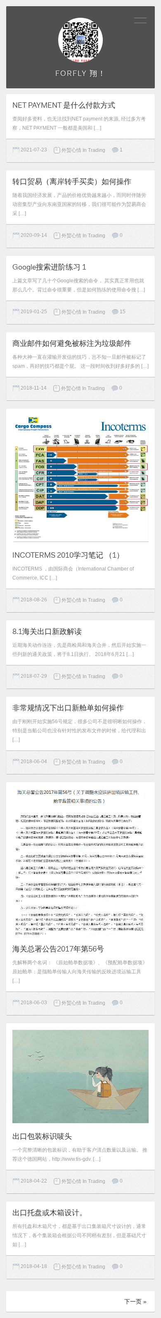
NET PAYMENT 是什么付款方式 (63, 105)
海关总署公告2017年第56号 (58, 949)
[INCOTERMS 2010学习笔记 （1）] (80, 478)
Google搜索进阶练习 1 (49, 267)
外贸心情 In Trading (83, 150)
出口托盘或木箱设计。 (49, 1212)
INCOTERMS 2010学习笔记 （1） (68, 555)
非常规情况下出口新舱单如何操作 (68, 707)
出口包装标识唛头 (42, 1136)
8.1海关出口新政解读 (47, 631)
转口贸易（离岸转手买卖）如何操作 (71, 181)
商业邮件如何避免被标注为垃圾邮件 (71, 343)
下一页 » (135, 1301)
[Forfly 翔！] (80, 40)
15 (122, 312)
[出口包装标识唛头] (80, 1075)
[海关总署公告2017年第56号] (80, 861)
